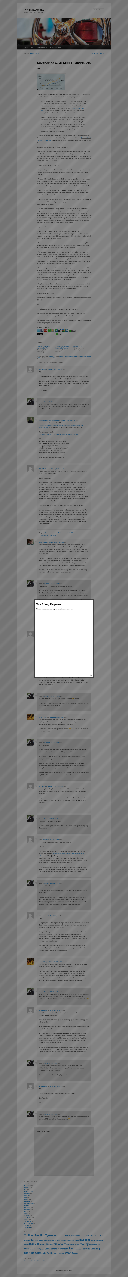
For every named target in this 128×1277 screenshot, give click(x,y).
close (91, 675)
